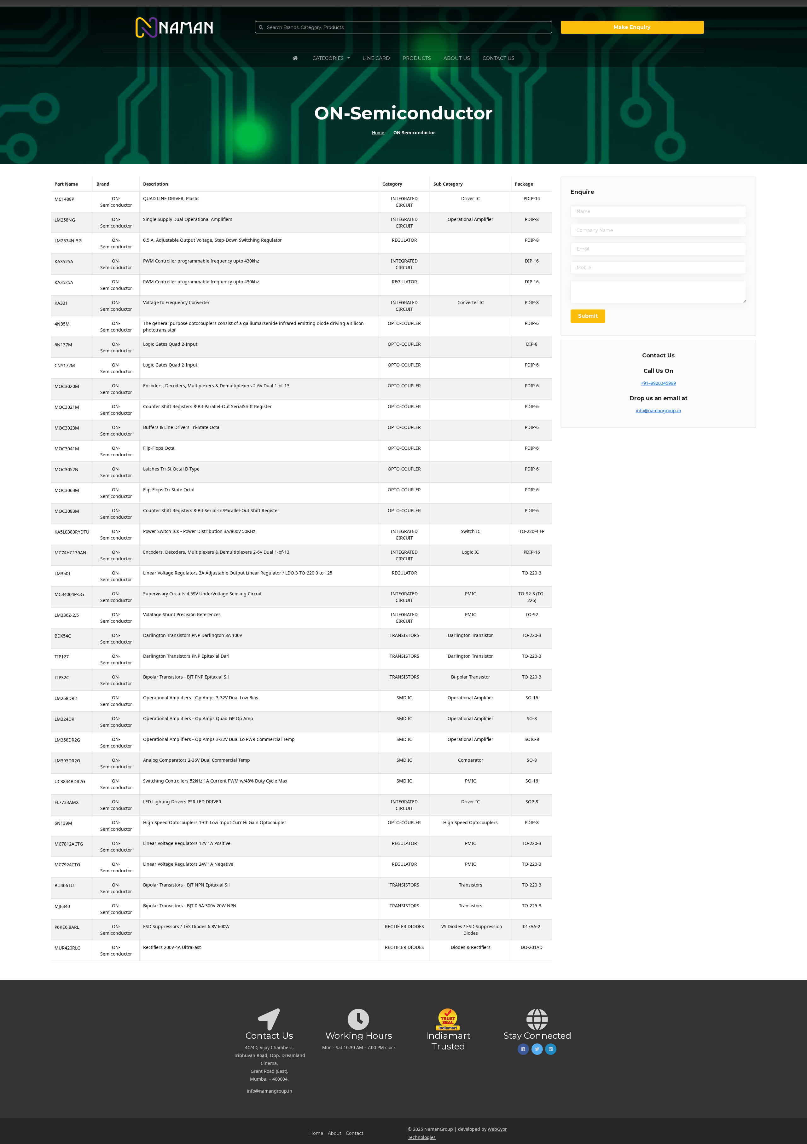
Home (316, 1133)
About (334, 1133)
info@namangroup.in (658, 410)
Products (417, 58)
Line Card (376, 58)
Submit (588, 316)
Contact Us (498, 58)
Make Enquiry (632, 27)
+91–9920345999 (658, 383)
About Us (457, 58)
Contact (354, 1133)
